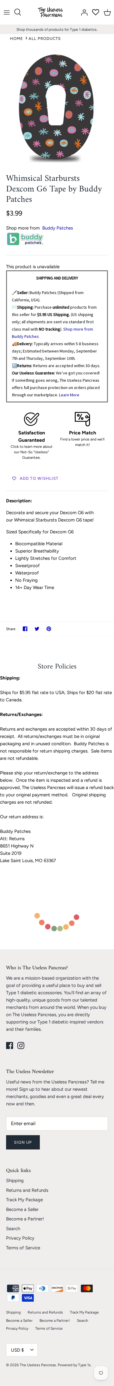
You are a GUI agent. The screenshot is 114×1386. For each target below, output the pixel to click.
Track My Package (24, 1199)
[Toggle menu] (6, 12)
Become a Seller (22, 1209)
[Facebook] (9, 1045)
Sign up (23, 1142)
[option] (57, 107)
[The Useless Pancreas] (51, 12)
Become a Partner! (25, 1219)
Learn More (69, 395)
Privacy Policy (20, 1238)
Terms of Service (23, 1248)
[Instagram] (20, 1045)
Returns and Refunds (27, 1190)
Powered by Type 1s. (75, 1365)
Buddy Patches (57, 228)
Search (13, 1228)
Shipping (15, 1180)
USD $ (17, 1350)
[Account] (82, 12)
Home (16, 38)
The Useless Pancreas (38, 1365)
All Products (45, 38)
